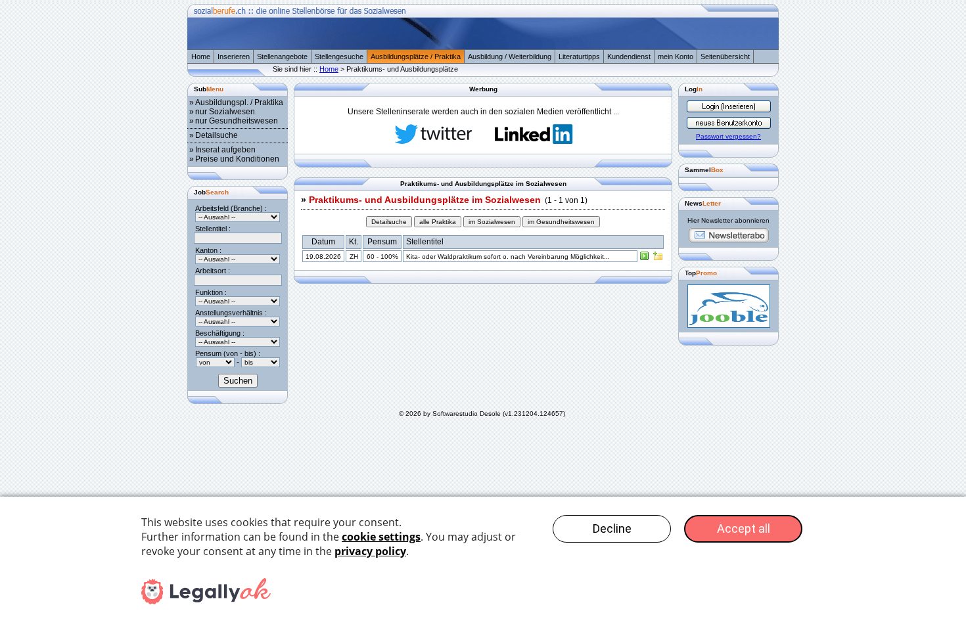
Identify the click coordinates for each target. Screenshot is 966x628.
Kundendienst (629, 56)
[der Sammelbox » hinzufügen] (658, 258)
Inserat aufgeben (225, 149)
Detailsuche (216, 135)
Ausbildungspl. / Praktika (239, 102)
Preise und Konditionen (237, 159)
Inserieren (234, 56)
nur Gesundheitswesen (236, 120)
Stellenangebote (282, 56)
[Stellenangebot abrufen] (644, 258)
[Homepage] (483, 46)
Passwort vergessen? (728, 136)
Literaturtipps (579, 56)
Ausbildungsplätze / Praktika (416, 56)
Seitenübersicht (725, 56)
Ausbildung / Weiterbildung (509, 56)
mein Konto (675, 56)
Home (200, 56)
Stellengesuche (339, 56)
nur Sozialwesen (225, 111)
